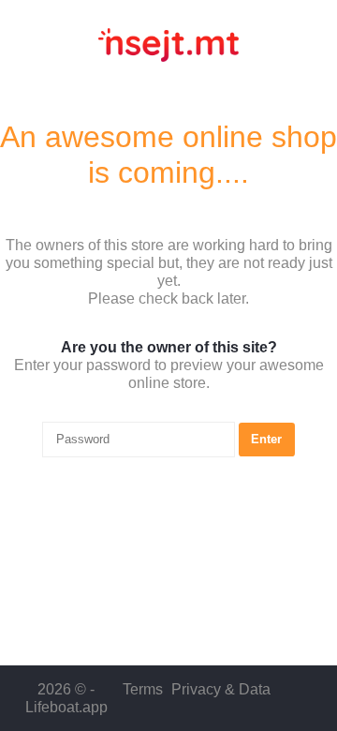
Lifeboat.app (66, 707)
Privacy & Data (221, 689)
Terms (143, 689)
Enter (266, 439)
